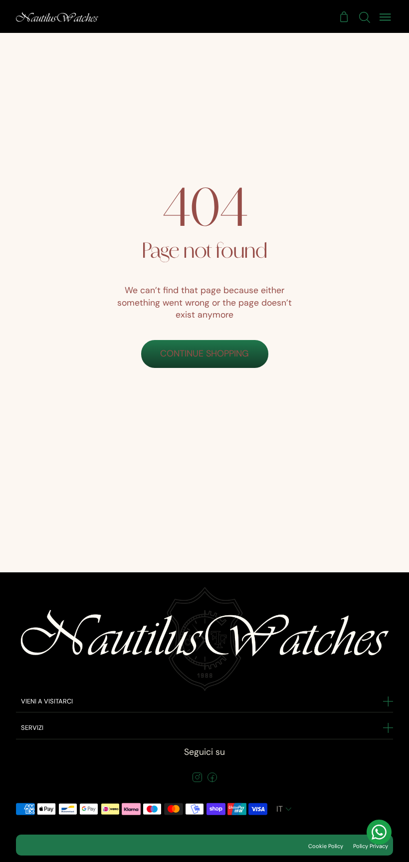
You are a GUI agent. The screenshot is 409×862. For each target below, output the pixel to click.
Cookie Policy (325, 846)
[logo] (57, 17)
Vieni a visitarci (47, 701)
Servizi (32, 727)
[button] (285, 809)
